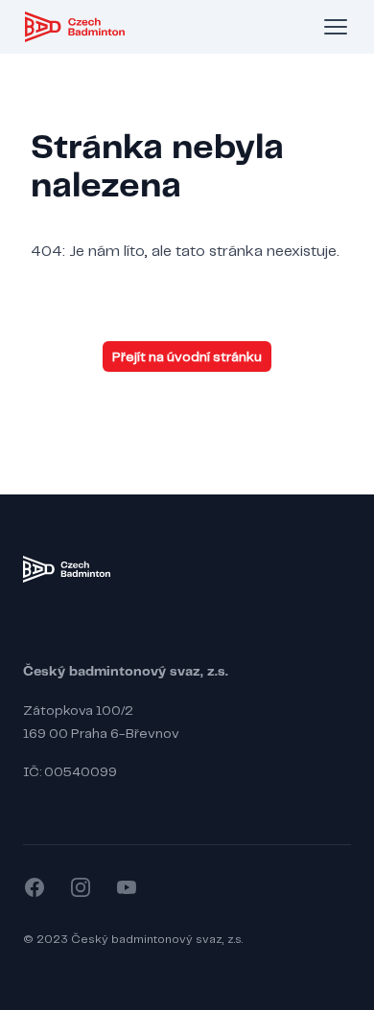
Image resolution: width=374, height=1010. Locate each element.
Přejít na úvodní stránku (187, 356)
